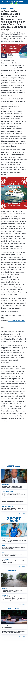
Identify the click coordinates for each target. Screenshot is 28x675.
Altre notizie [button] (21, 514)
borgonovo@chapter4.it (16, 320)
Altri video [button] (22, 604)
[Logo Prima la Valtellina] (14, 2)
